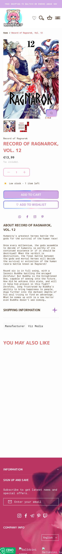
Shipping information (21, 310)
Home (5, 32)
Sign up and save (16, 480)
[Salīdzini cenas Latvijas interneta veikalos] (29, 550)
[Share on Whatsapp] (19, 216)
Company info (13, 527)
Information (13, 469)
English (48, 537)
